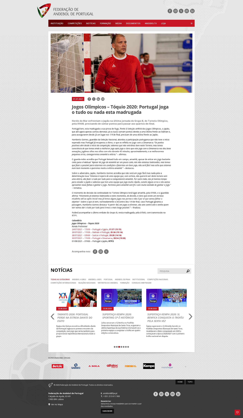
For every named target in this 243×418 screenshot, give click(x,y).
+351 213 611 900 (111, 396)
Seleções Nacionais (86, 283)
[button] (237, 412)
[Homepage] (76, 11)
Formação (105, 23)
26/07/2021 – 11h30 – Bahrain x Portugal (97, 232)
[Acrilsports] (189, 366)
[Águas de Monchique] (153, 366)
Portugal (108, 279)
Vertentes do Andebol (108, 283)
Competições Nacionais (157, 279)
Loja (163, 23)
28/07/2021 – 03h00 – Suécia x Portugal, (97, 235)
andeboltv (151, 23)
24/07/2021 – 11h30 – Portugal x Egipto (96, 229)
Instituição (57, 23)
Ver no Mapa (57, 404)
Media (118, 23)
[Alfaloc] (98, 366)
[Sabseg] (61, 366)
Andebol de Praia (122, 279)
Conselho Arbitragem (141, 283)
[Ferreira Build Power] (116, 366)
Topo (190, 382)
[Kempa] (134, 366)
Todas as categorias (60, 279)
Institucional (138, 279)
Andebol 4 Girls (79, 279)
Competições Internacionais (63, 283)
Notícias (90, 23)
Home (180, 382)
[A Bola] (79, 366)
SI (191, 23)
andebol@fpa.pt (110, 393)
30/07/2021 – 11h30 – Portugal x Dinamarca (99, 238)
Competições (75, 23)
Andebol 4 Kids (95, 279)
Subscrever (107, 411)
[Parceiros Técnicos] (171, 366)
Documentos (133, 23)
